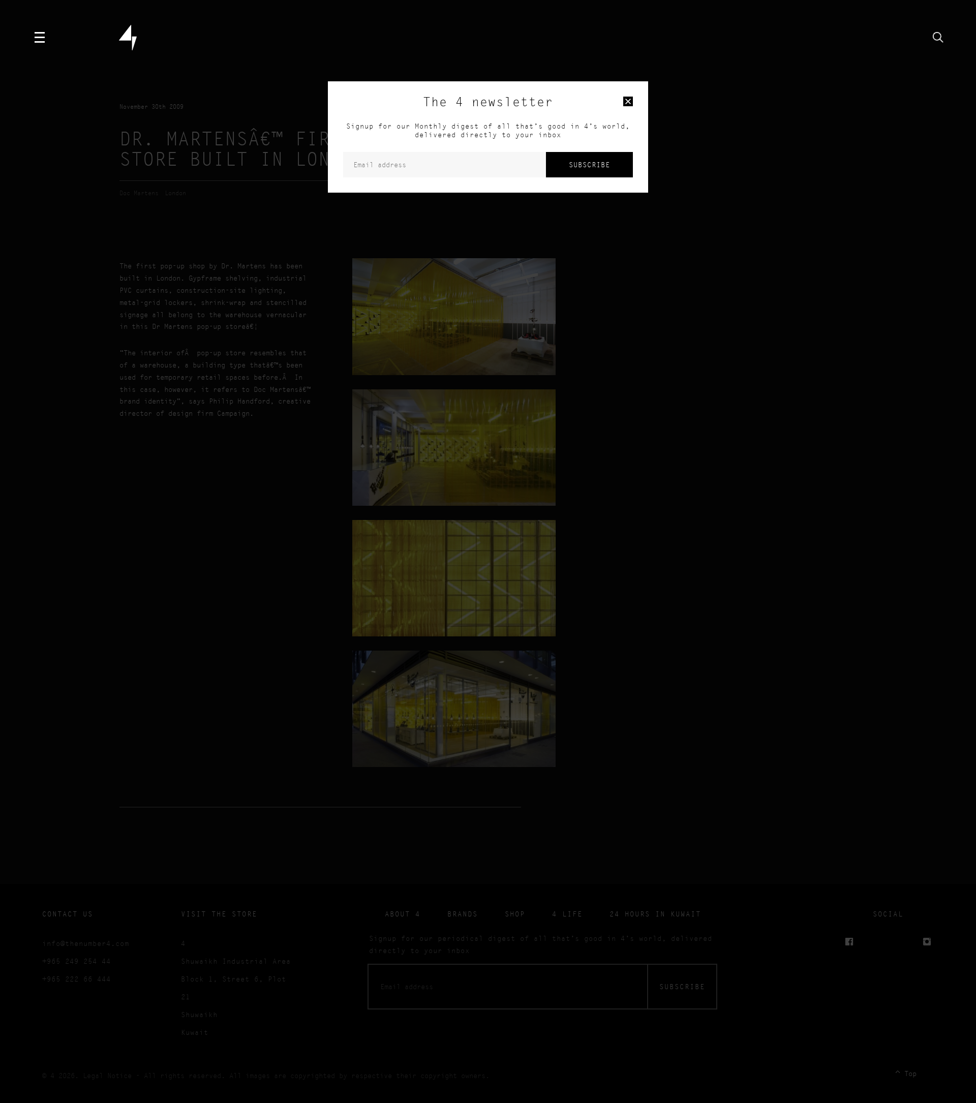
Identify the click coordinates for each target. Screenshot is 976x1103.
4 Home (128, 37)
